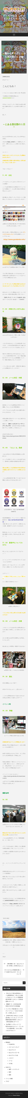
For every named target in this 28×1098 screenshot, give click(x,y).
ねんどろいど (12, 1050)
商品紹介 (8, 1042)
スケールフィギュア (14, 1047)
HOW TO (8, 1067)
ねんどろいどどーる (14, 1052)
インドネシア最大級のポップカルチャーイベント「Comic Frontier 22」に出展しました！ (14, 1011)
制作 (10, 1072)
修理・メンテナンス (14, 1069)
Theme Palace (16, 1095)
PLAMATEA (12, 1044)
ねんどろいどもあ (13, 1055)
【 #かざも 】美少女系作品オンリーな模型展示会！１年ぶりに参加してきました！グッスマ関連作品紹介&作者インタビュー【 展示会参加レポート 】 (14, 997)
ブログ (4, 956)
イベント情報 (9, 1078)
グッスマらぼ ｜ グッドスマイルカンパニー (14, 18)
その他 (10, 1063)
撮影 (10, 1074)
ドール (10, 1060)
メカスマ (11, 1058)
